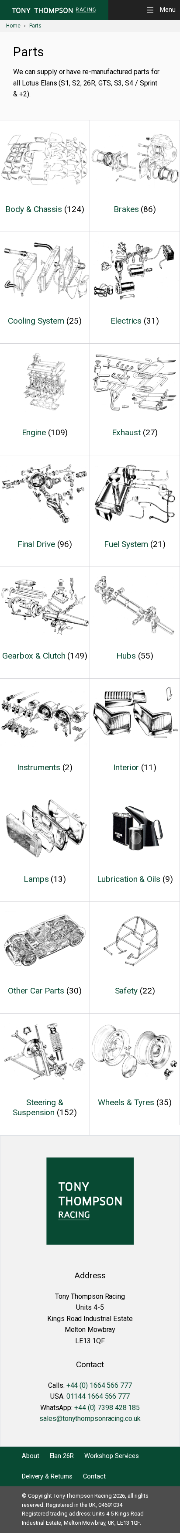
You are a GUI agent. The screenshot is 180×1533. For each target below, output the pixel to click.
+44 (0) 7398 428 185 (107, 1407)
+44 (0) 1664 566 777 (99, 1385)
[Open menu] (162, 9)
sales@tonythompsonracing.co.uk (89, 1418)
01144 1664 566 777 (98, 1396)
